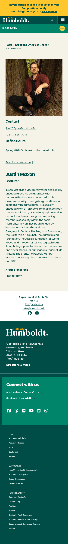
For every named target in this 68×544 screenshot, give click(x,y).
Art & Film (11, 28)
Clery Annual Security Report (24, 524)
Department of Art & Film (34, 297)
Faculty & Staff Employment (23, 470)
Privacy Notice (16, 443)
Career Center (16, 483)
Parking (12, 506)
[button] (52, 20)
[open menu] (62, 20)
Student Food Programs (20, 515)
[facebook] (31, 313)
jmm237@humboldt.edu (21, 128)
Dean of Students (17, 497)
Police (12, 510)
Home (9, 45)
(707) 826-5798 (17, 134)
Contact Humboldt (19, 398)
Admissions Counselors (23, 392)
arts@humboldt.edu (34, 308)
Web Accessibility (18, 438)
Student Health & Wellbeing (23, 519)
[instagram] (38, 313)
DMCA (11, 447)
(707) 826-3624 (34, 305)
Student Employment (19, 474)
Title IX (13, 452)
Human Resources (17, 479)
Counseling (14, 501)
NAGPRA (12, 456)
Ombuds (12, 528)
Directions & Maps (18, 365)
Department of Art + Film (31, 45)
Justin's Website (18, 162)
